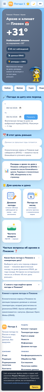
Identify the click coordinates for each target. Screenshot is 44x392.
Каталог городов (29, 329)
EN (40, 4)
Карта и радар (27, 336)
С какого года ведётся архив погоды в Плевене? (18, 286)
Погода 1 (17, 3)
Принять (35, 387)
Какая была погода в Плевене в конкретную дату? (19, 259)
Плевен (16, 15)
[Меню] (4, 3)
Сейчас (7, 88)
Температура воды (30, 332)
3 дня (31, 88)
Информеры (27, 343)
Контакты (6, 368)
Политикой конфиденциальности (16, 383)
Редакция (6, 359)
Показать (31, 117)
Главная (9, 15)
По (6, 113)
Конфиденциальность (31, 355)
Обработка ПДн (28, 359)
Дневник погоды (29, 346)
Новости (25, 339)
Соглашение (27, 362)
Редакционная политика (9, 363)
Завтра (20, 88)
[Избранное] (27, 3)
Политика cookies (29, 366)
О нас (4, 355)
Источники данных (30, 369)
